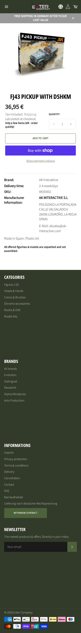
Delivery (9, 472)
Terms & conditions (16, 465)
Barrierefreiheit (13, 497)
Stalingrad (10, 381)
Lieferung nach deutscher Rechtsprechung (30, 503)
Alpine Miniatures (15, 394)
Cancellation (12, 478)
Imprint (9, 453)
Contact (9, 484)
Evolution (10, 375)
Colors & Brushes (15, 297)
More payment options (40, 161)
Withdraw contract (25, 513)
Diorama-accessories (17, 303)
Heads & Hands (13, 291)
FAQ (6, 491)
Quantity (54, 114)
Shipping (30, 114)
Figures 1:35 (11, 285)
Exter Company (23, 612)
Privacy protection (15, 459)
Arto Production (14, 400)
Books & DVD (12, 310)
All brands (10, 369)
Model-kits (10, 316)
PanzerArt (10, 388)
